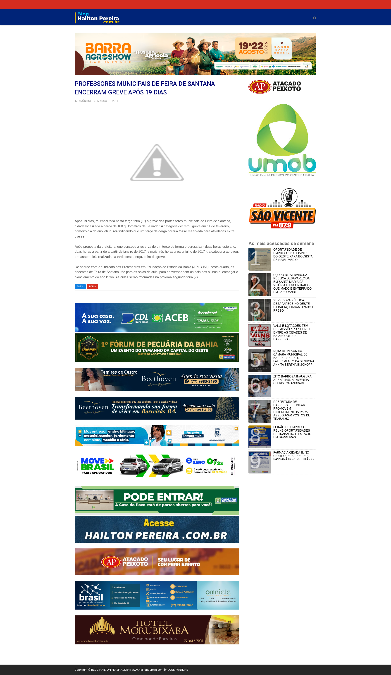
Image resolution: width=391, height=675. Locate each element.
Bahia (92, 286)
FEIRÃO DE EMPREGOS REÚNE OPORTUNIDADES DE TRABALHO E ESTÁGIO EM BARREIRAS (292, 432)
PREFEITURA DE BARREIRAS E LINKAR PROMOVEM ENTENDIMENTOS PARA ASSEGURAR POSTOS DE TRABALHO (291, 410)
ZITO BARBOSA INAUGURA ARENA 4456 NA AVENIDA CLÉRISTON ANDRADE (292, 380)
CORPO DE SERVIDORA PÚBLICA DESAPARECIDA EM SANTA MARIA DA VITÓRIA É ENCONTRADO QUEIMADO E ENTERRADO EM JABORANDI (292, 283)
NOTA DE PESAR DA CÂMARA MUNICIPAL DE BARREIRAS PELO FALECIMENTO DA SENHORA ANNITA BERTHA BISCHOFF (293, 357)
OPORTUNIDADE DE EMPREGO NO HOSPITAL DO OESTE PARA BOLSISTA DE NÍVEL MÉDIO (292, 255)
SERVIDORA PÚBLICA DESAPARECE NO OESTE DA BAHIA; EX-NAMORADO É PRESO (293, 305)
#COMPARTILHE (177, 669)
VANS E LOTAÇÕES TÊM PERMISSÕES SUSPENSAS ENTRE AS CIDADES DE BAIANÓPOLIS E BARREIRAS (292, 332)
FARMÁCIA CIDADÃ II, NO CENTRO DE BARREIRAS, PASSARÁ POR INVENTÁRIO (293, 456)
